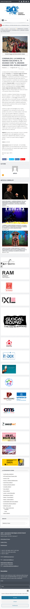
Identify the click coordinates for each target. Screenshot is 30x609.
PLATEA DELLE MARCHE (8, 474)
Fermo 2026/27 (6, 491)
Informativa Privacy (5, 539)
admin (8, 67)
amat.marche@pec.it (8, 559)
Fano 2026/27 (6, 489)
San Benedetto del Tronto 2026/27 (10, 501)
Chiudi (15, 601)
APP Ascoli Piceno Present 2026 (10, 476)
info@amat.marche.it (9, 556)
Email (27, 68)
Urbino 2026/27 (6, 513)
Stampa (21, 68)
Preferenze (15, 605)
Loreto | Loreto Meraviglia (9, 493)
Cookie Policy (4, 542)
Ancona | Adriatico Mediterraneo (10, 480)
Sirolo (5, 511)
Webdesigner (4, 545)
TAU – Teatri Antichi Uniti (8, 508)
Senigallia (6, 509)
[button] (27, 590)
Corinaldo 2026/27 (7, 486)
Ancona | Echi (6, 478)
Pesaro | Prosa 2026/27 (8, 497)
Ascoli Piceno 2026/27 (8, 482)
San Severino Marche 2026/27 (9, 503)
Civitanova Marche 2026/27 (9, 484)
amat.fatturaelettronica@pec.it (10, 566)
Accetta (15, 597)
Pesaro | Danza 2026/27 (8, 499)
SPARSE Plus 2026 (7, 505)
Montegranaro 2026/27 (8, 495)
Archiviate (22, 67)
